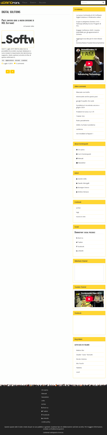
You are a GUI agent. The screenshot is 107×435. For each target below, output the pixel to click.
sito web (17, 60)
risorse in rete (80, 217)
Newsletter (81, 163)
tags (77, 212)
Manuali (80, 158)
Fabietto (79, 368)
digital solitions (10, 60)
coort (78, 372)
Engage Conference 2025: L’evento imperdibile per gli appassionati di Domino (88, 32)
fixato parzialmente (82, 121)
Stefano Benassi (83, 192)
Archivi (43, 404)
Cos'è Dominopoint (84, 154)
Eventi (32, 3)
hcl (3, 60)
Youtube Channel (80, 287)
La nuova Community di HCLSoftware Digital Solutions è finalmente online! (89, 16)
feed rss (80, 238)
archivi (78, 208)
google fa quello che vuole (85, 101)
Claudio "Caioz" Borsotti (84, 355)
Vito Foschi (80, 363)
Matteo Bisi (80, 350)
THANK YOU (80, 116)
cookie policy (45, 422)
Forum (24, 3)
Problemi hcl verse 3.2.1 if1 (85, 112)
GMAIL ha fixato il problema (85, 125)
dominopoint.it (10, 2)
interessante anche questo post (87, 97)
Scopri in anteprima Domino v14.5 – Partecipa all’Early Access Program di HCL (88, 24)
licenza (61, 432)
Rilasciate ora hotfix (83, 92)
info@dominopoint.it (57, 429)
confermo (79, 129)
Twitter (80, 242)
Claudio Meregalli (83, 183)
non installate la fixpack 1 (84, 134)
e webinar (24, 60)
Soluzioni (42, 3)
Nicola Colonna (81, 359)
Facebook (80, 246)
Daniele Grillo (82, 179)
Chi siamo (81, 150)
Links (43, 401)
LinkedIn (80, 251)
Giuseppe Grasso (83, 187)
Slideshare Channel (81, 261)
